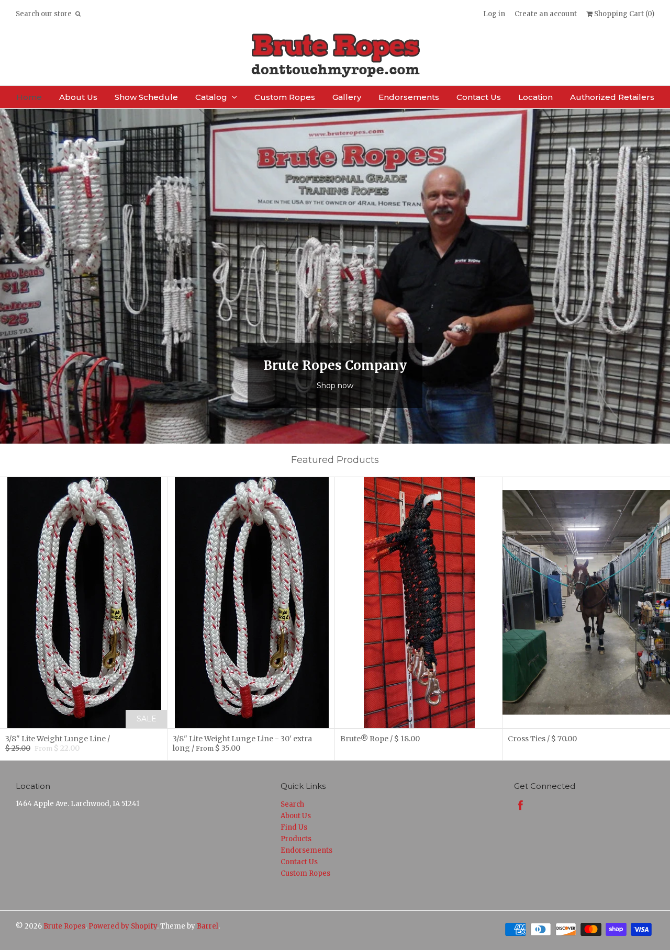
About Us (78, 97)
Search (292, 804)
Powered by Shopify (122, 926)
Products (296, 838)
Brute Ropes (64, 926)
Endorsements (408, 97)
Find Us (294, 827)
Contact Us (478, 97)
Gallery (346, 97)
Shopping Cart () (623, 13)
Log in (494, 13)
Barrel (207, 926)
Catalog (211, 97)
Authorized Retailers (612, 97)
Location (535, 97)
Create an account (546, 13)
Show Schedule (146, 97)
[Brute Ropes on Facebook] (520, 805)
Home (29, 97)
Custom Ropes (284, 97)
